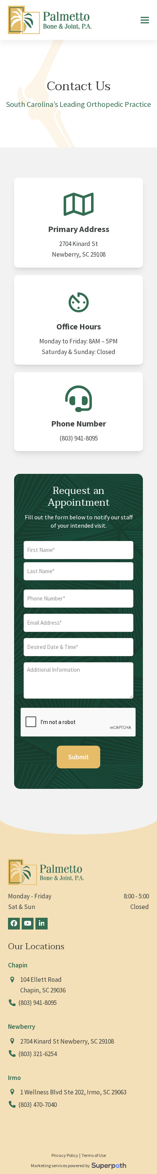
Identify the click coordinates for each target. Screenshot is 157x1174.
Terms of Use (94, 1155)
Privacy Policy (64, 1155)
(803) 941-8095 (78, 438)
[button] (145, 20)
